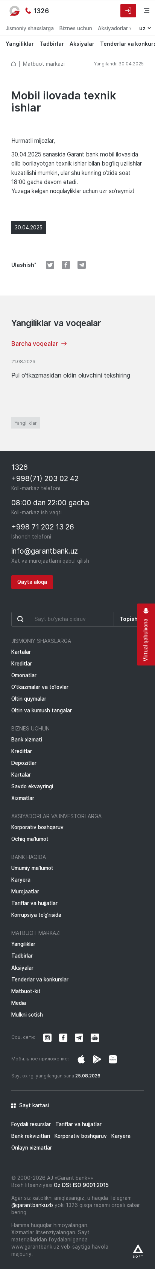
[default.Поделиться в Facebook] (66, 265)
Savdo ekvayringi (32, 786)
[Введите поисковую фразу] (62, 619)
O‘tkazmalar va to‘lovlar (39, 687)
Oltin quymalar (28, 699)
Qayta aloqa (32, 582)
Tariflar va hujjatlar (34, 903)
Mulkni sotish (27, 1015)
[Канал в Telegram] (79, 1038)
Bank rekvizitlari (30, 1136)
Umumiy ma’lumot (32, 868)
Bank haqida (28, 857)
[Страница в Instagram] (81, 1059)
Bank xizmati (26, 740)
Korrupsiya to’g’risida (36, 915)
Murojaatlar (25, 891)
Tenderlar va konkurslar (39, 980)
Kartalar (21, 652)
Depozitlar (23, 763)
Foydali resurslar (31, 1124)
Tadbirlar (52, 44)
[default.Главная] (13, 64)
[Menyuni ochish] (141, 10)
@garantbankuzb (32, 1205)
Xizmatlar (22, 798)
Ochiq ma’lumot (30, 839)
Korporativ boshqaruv (37, 827)
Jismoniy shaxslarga (30, 28)
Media (18, 1003)
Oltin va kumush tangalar (41, 710)
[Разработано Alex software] (138, 1251)
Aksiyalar (82, 44)
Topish (129, 619)
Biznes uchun (75, 28)
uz (142, 28)
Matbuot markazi (44, 64)
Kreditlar (21, 664)
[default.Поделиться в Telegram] (82, 265)
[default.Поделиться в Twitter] (50, 265)
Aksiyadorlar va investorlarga (56, 816)
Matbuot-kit (26, 991)
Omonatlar (23, 675)
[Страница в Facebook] (97, 1059)
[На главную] (15, 10)
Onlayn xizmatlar (31, 1148)
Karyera (20, 880)
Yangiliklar (20, 44)
